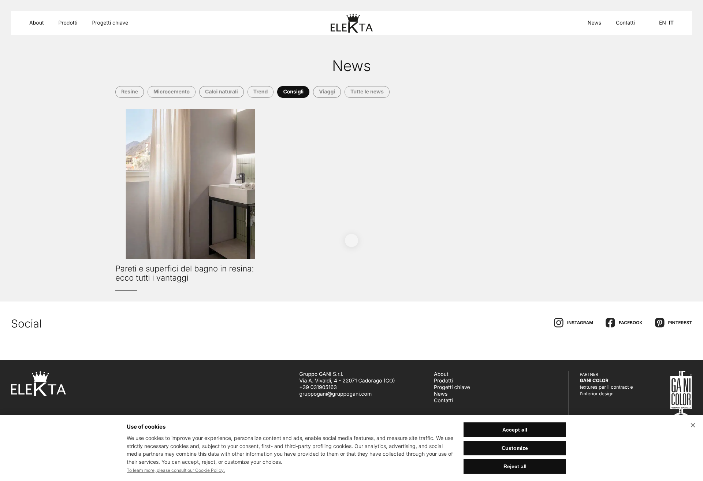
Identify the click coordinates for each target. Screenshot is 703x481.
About (441, 374)
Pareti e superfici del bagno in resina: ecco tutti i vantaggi (184, 273)
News (594, 23)
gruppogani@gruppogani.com (336, 394)
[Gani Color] (677, 402)
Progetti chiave (110, 23)
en (662, 23)
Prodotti (443, 381)
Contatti (625, 23)
